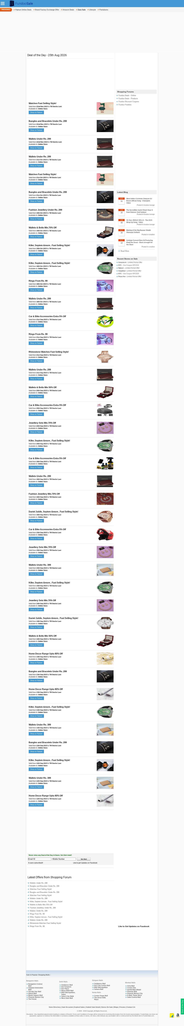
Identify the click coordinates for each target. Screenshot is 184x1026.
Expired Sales (79, 1007)
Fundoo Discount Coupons (129, 102)
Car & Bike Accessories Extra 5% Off (47, 316)
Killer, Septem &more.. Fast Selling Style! (49, 245)
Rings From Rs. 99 (38, 281)
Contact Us (131, 1007)
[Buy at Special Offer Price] (105, 114)
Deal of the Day (182, 1006)
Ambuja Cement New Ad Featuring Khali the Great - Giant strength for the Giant (139, 242)
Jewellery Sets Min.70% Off (42, 423)
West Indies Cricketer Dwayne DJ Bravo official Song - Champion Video (139, 201)
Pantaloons (103, 10)
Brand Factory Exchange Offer (47, 10)
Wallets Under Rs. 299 (40, 139)
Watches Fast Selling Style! (42, 103)
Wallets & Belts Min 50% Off (42, 387)
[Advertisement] (92, 32)
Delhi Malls (63, 982)
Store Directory (55, 1007)
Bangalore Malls (32, 981)
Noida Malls (96, 992)
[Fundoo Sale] (20, 7)
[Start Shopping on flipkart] (172, 1017)
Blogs (116, 1007)
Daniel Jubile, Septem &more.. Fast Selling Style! (53, 512)
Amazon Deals (68, 10)
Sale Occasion (67, 1007)
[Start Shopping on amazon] (178, 1017)
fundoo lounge (149, 205)
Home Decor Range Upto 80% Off (46, 654)
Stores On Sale (107, 1007)
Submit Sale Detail (93, 1007)
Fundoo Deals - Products (128, 99)
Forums (122, 1007)
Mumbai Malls (130, 983)
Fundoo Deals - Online (127, 95)
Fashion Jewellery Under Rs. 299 (45, 210)
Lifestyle (92, 10)
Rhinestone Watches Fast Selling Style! (49, 352)
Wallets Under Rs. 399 (40, 565)
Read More (125, 251)
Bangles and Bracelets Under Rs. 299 (48, 121)
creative (152, 234)
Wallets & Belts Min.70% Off (42, 227)
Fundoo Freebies (125, 105)
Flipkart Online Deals (23, 10)
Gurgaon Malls (97, 980)
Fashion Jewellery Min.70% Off (44, 494)
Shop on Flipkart (36, 112)
